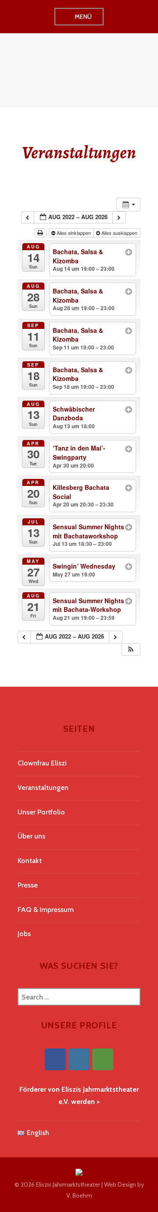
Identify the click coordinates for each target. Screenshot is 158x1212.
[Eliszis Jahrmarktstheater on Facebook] (55, 1059)
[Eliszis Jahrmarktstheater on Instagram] (79, 1059)
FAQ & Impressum (46, 909)
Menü (83, 17)
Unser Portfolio (41, 812)
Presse (28, 885)
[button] (131, 650)
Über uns (31, 836)
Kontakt (30, 860)
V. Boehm (79, 1195)
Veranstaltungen (43, 787)
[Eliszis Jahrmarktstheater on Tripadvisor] (102, 1059)
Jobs (24, 933)
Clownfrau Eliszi (42, 763)
